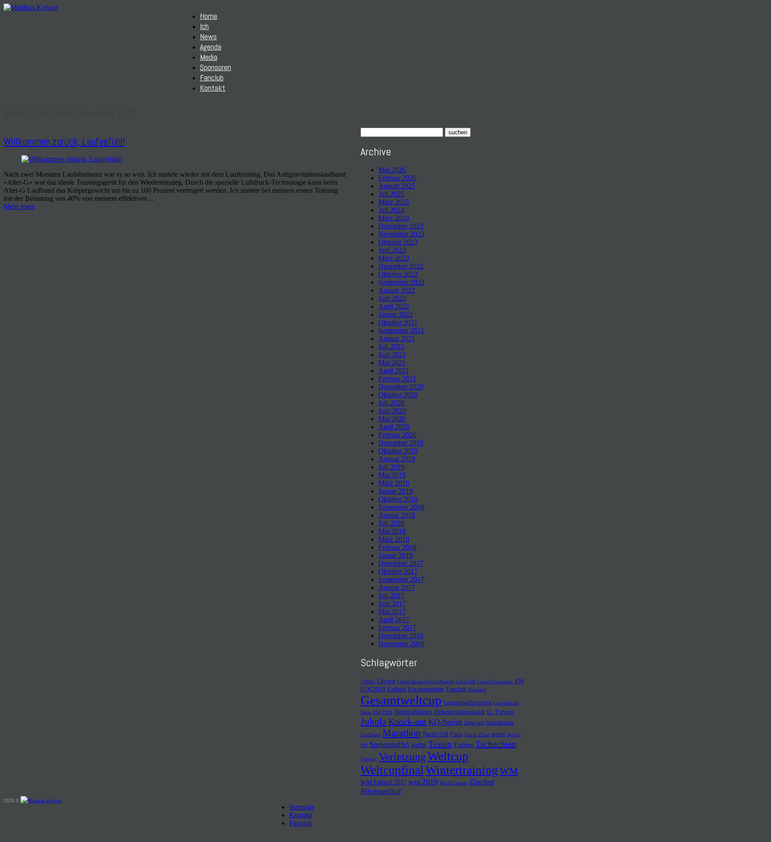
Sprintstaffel (389, 744)
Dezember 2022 (400, 266)
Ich (204, 26)
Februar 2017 (397, 627)
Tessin (440, 744)
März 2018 (393, 539)
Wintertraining (462, 770)
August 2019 (396, 459)
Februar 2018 (397, 547)
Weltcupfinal (392, 770)
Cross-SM (466, 681)
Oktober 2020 (398, 394)
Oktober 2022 (398, 274)
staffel (419, 744)
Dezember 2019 (400, 443)
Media (208, 57)
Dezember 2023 (400, 226)
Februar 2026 (397, 178)
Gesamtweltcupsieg (468, 702)
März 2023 (393, 258)
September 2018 (401, 507)
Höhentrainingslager (459, 711)
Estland (396, 689)
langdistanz (500, 722)
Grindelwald (506, 703)
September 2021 (401, 330)
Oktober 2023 (398, 242)
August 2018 (396, 515)
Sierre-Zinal (476, 734)
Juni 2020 (392, 411)
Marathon (401, 732)
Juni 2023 (392, 250)
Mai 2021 (392, 362)
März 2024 (393, 218)
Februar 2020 (397, 435)
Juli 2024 (391, 210)
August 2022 (396, 290)
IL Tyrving (500, 711)
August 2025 (396, 186)
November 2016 (401, 643)
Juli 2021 (391, 346)
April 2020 (393, 427)
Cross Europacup (495, 681)
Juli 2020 (391, 402)
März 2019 (393, 483)
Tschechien (496, 744)
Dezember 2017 (400, 563)
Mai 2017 (392, 611)
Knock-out (407, 721)
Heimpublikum (413, 711)
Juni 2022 (392, 298)
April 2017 (393, 619)
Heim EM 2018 (377, 712)
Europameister (426, 689)
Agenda (210, 46)
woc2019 (423, 781)
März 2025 (393, 202)
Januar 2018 (395, 555)
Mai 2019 (392, 475)
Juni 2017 (392, 603)
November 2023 (401, 234)
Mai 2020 (392, 419)
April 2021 (393, 370)
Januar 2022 (395, 314)
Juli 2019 (391, 467)
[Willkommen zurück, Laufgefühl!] (72, 159)
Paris (456, 734)
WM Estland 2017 (383, 782)
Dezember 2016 (400, 635)
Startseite (302, 807)
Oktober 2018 (398, 499)
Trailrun (463, 744)
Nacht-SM (435, 734)
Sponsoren (215, 67)
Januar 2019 (395, 491)
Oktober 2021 (398, 322)
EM (519, 680)
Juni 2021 (392, 354)
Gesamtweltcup (401, 700)
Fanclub (212, 77)
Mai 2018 (392, 531)
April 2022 (393, 306)
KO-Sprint (445, 722)
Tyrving (369, 758)
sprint (498, 734)
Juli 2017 (391, 595)
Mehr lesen (19, 206)
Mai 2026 (392, 170)
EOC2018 (373, 689)
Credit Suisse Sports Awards (425, 681)
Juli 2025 (391, 194)
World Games (453, 782)
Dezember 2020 (400, 386)
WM (509, 770)
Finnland (477, 689)
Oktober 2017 (398, 571)
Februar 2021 (397, 378)
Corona (386, 680)
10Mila (368, 681)
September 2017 (401, 579)
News (208, 36)
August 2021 (396, 338)
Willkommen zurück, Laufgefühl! (64, 141)
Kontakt (212, 88)
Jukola (373, 721)
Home (208, 16)
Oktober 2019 (398, 451)
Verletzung (402, 757)
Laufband (371, 734)
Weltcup (447, 756)
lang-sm (474, 722)
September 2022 (401, 282)
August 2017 (396, 587)
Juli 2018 (391, 523)
